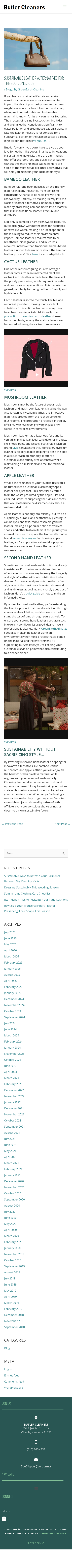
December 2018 (14, 1315)
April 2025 (10, 981)
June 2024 (10, 1029)
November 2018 (14, 1321)
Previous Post (12, 824)
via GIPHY (10, 389)
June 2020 (10, 1218)
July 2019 (9, 1278)
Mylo (15, 448)
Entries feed (11, 1375)
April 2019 (10, 1297)
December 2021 (14, 1108)
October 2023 (12, 1060)
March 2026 (11, 956)
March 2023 (11, 1078)
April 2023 (10, 1072)
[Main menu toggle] (65, 6)
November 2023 (14, 1054)
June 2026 (10, 938)
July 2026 (9, 932)
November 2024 (14, 1005)
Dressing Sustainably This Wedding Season (31, 887)
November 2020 (14, 1187)
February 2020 (13, 1242)
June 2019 (10, 1284)
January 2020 (12, 1248)
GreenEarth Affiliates (54, 628)
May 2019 (10, 1290)
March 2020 (11, 1236)
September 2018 (14, 1327)
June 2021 (10, 1145)
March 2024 (11, 1035)
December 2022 (14, 1090)
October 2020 (12, 1193)
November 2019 (14, 1254)
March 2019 (11, 1303)
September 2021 (14, 1126)
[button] (36, 1489)
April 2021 (10, 1157)
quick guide (33, 593)
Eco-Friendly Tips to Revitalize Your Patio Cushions (36, 899)
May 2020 (10, 1224)
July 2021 (9, 1139)
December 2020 (14, 1181)
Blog (9, 89)
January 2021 (12, 1175)
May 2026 (10, 944)
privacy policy (36, 1543)
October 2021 (12, 1120)
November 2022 (14, 1096)
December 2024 (14, 999)
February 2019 (13, 1309)
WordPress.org (13, 1387)
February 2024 (13, 1041)
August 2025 (12, 975)
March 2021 (11, 1163)
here (35, 254)
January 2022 (12, 1102)
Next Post (62, 824)
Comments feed (14, 1381)
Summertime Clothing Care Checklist (27, 893)
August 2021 (12, 1132)
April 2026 (10, 950)
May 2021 (10, 1151)
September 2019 (14, 1266)
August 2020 (12, 1205)
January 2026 (12, 968)
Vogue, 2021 (41, 141)
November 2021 (14, 1114)
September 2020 (14, 1199)
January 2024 (12, 1047)
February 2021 (13, 1169)
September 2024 (14, 1017)
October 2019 (12, 1260)
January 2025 (12, 993)
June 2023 (10, 1066)
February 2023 (13, 1084)
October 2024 (12, 1011)
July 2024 (9, 1023)
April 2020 (10, 1230)
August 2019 (12, 1272)
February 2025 (13, 987)
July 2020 (9, 1211)
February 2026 (13, 962)
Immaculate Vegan (24, 538)
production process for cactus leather (27, 316)
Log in (8, 1369)
